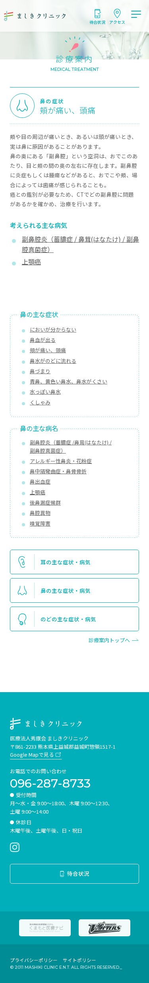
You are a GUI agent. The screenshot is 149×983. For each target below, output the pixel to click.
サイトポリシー (79, 959)
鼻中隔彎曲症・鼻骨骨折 (58, 471)
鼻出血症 (40, 481)
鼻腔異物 (40, 512)
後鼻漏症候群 (45, 502)
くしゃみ (40, 402)
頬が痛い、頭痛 (48, 350)
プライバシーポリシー (34, 959)
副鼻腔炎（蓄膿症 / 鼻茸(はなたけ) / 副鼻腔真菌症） (80, 244)
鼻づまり (40, 371)
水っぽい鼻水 (45, 391)
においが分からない (53, 329)
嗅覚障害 (40, 523)
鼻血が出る (43, 339)
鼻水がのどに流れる (53, 360)
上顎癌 (37, 492)
